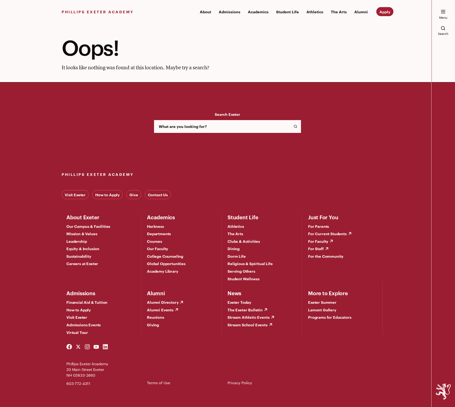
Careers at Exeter (82, 263)
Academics (258, 11)
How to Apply (107, 194)
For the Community (325, 256)
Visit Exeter (75, 194)
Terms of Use (158, 382)
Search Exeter (227, 114)
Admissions (229, 11)
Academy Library (162, 271)
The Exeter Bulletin (245, 309)
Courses (154, 241)
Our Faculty (157, 248)
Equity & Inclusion (82, 248)
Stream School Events (248, 324)
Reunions (155, 317)
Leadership (76, 241)
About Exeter (82, 216)
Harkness (155, 226)
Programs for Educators (329, 317)
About (205, 11)
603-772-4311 (78, 383)
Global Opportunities (166, 263)
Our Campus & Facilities (88, 226)
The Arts (339, 11)
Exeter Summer (322, 302)
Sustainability (78, 256)
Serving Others (241, 271)
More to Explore (328, 292)
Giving (153, 324)
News (234, 292)
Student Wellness (243, 278)
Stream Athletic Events (248, 317)
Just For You (323, 216)
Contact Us (158, 194)
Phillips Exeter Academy (98, 11)
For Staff (316, 248)
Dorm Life (237, 256)
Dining (234, 248)
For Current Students (327, 233)
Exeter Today (239, 302)
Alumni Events (160, 309)
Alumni (361, 11)
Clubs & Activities (244, 241)
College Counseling (165, 256)
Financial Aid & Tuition (86, 302)
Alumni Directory (162, 302)
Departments (159, 233)
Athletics (314, 11)
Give (133, 194)
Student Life (287, 11)
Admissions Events (83, 324)
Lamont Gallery (322, 309)
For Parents (318, 226)
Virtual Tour (77, 332)
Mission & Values (81, 233)
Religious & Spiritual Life (250, 263)
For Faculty (318, 241)
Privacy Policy (240, 382)
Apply (384, 11)
